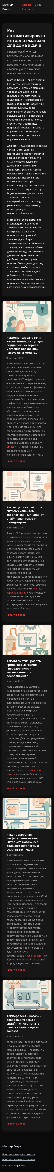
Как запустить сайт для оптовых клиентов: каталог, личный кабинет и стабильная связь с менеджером (26, 514)
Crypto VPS (13, 446)
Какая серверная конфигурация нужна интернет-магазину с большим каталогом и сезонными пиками (22, 842)
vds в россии (34, 955)
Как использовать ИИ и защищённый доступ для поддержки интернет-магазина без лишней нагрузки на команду (24, 345)
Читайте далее (16, 460)
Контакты (28, 9)
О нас (37, 4)
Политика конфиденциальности (18, 1154)
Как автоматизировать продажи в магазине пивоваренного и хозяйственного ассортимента (23, 668)
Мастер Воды (11, 1146)
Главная (27, 4)
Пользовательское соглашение (18, 1159)
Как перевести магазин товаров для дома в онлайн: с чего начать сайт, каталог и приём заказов (23, 1023)
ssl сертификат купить (20, 1109)
